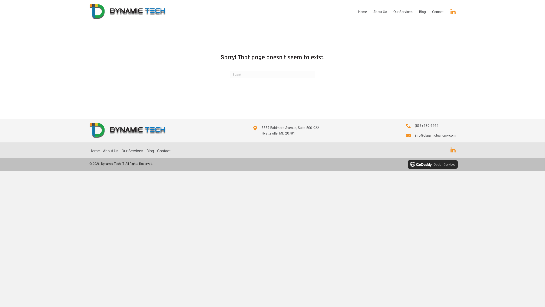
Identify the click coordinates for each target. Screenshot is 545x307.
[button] (453, 12)
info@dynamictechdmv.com (435, 135)
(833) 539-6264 (426, 126)
